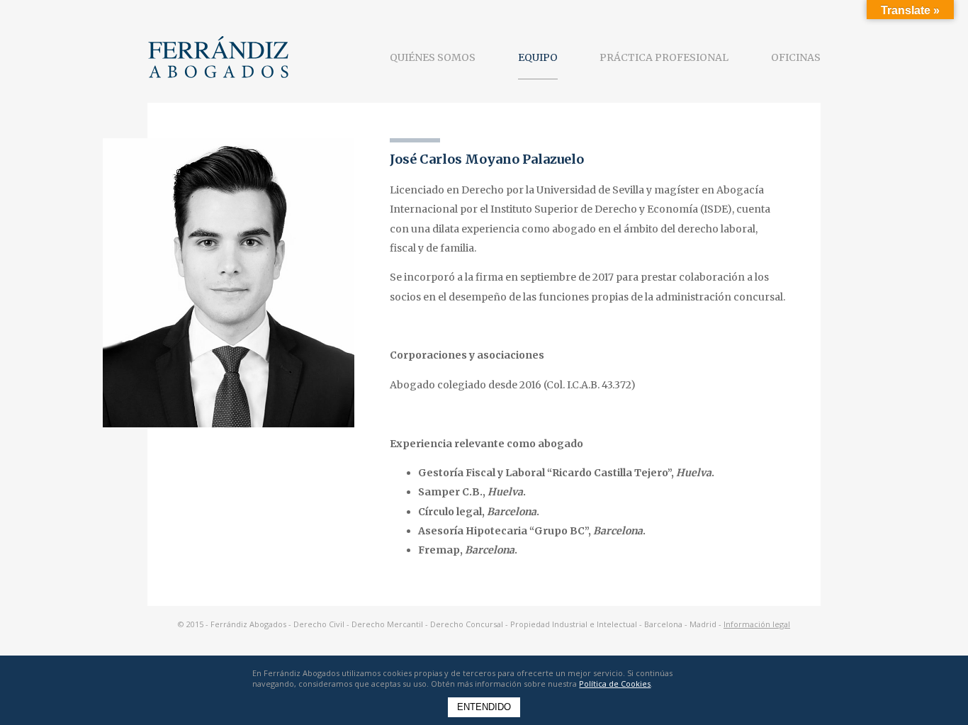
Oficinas (796, 57)
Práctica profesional (664, 57)
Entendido (484, 707)
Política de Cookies (615, 683)
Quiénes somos (432, 57)
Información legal (757, 624)
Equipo (538, 57)
